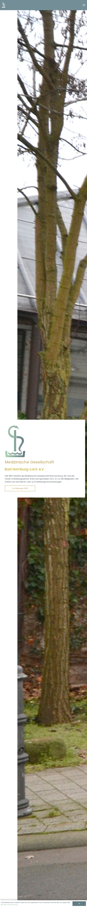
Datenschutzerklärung (10, 905)
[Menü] (84, 5)
